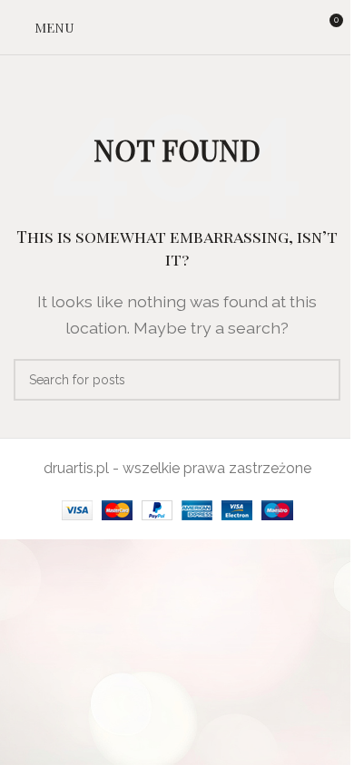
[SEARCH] (319, 380)
